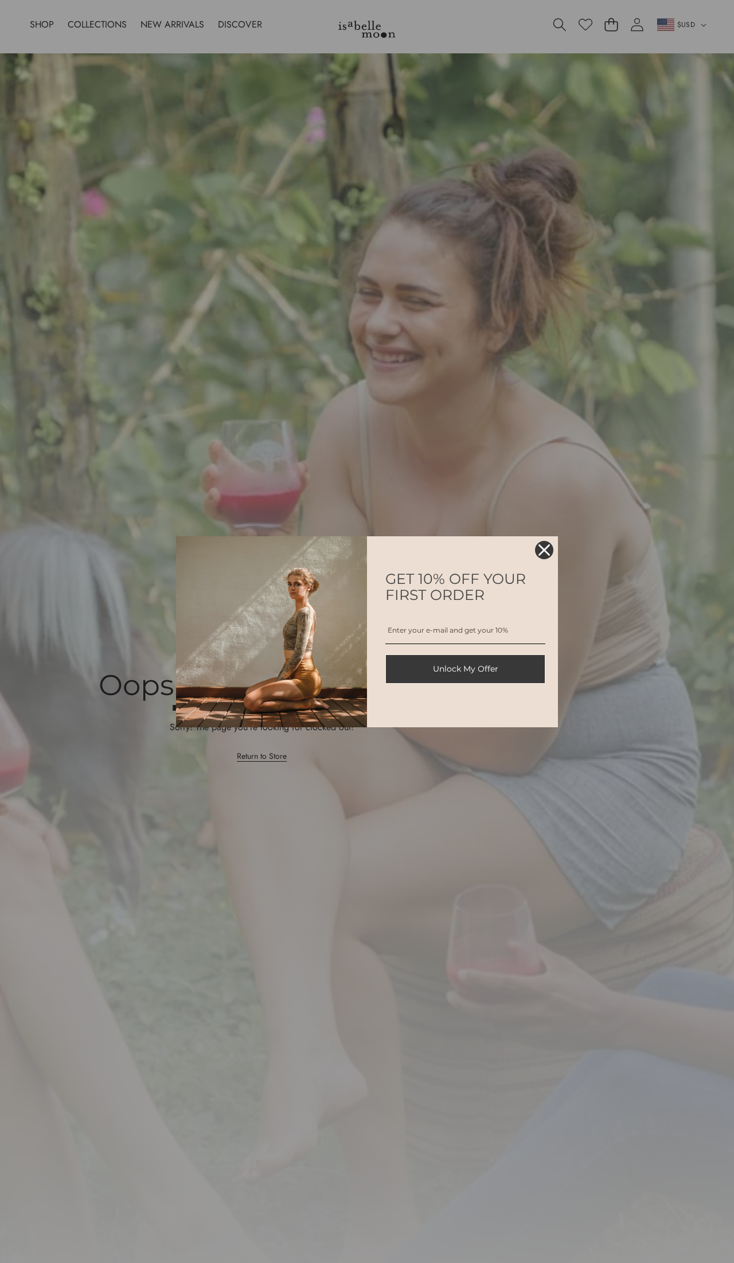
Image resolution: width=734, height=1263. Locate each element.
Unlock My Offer (465, 669)
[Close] (544, 550)
